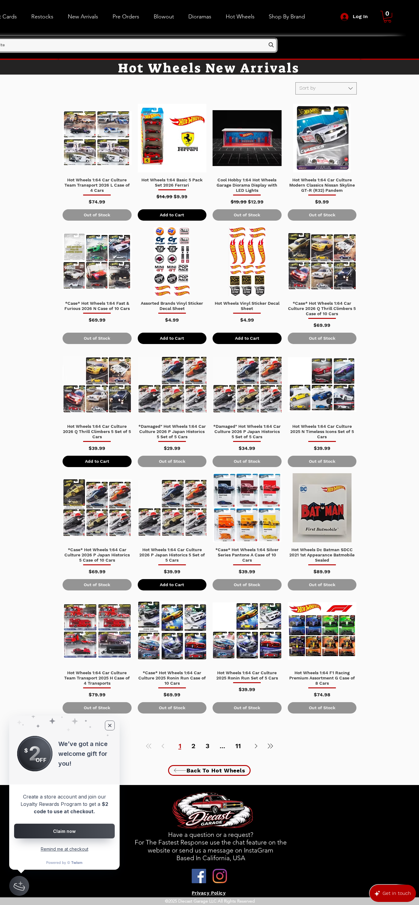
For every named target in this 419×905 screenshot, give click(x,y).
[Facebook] (199, 876)
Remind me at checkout (64, 849)
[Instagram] (220, 876)
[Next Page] (256, 745)
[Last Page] (270, 745)
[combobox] (326, 88)
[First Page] (148, 745)
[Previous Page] (163, 745)
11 (238, 746)
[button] (240, 16)
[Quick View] (97, 138)
